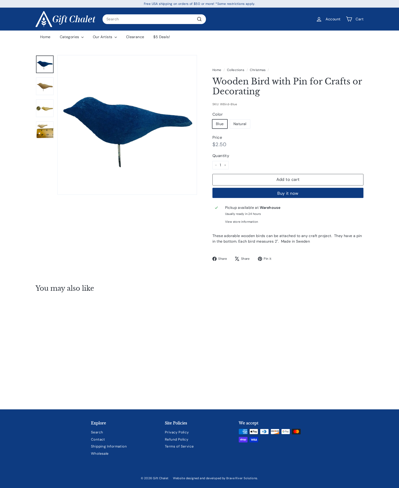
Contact (98, 439)
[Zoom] (127, 125)
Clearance (135, 36)
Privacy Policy (177, 432)
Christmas (258, 70)
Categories (70, 36)
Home (45, 36)
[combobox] (154, 19)
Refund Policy (176, 439)
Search (97, 432)
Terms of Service (179, 446)
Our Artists (103, 36)
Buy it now (288, 193)
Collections (235, 70)
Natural (240, 123)
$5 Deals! (161, 36)
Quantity (220, 155)
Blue (220, 123)
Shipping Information (109, 446)
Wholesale (100, 453)
